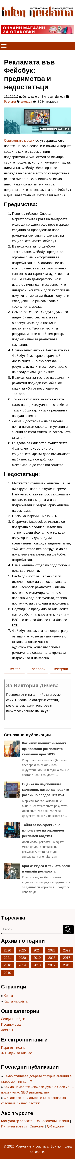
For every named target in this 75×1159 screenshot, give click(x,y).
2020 (22, 958)
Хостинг (7, 1030)
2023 (51, 950)
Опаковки (37, 1126)
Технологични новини (52, 1121)
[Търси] (68, 929)
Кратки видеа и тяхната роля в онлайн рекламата (46, 868)
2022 (66, 950)
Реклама (10, 101)
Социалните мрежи (19, 140)
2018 (51, 958)
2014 (22, 965)
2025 (22, 950)
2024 (37, 950)
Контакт (10, 996)
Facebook (37, 669)
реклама (26, 101)
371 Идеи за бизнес (16, 1053)
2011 (66, 965)
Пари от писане (13, 1048)
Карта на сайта (15, 1001)
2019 (37, 958)
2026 (7, 950)
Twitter (14, 669)
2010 (7, 973)
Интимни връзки (14, 1126)
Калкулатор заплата (16, 1121)
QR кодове (55, 1126)
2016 (7, 965)
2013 (37, 965)
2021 (7, 958)
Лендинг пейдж (13, 1019)
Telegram (60, 669)
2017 (66, 958)
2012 (51, 965)
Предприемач (11, 1024)
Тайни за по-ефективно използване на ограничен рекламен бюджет (43, 830)
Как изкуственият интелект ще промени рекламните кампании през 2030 (44, 748)
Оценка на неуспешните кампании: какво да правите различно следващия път (45, 789)
